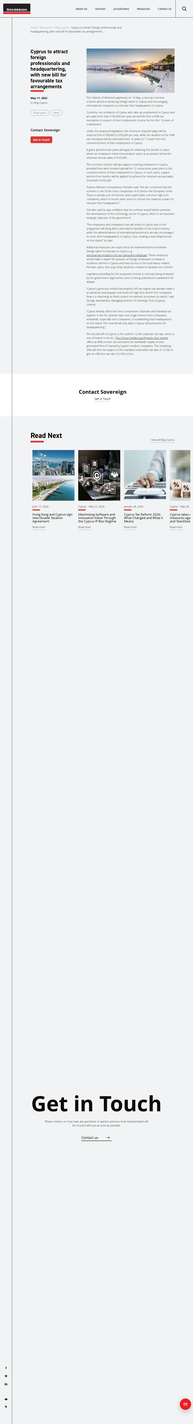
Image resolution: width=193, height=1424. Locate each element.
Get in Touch (41, 140)
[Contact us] (185, 1404)
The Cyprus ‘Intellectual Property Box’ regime (142, 338)
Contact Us (165, 9)
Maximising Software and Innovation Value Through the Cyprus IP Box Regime (97, 518)
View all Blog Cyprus (163, 440)
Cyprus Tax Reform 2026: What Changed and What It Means (143, 518)
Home (34, 27)
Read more (38, 527)
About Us (81, 9)
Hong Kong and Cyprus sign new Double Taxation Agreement (52, 518)
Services (100, 9)
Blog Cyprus (62, 27)
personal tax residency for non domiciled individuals (117, 255)
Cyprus (82, 506)
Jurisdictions (121, 9)
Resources (143, 9)
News (56, 112)
